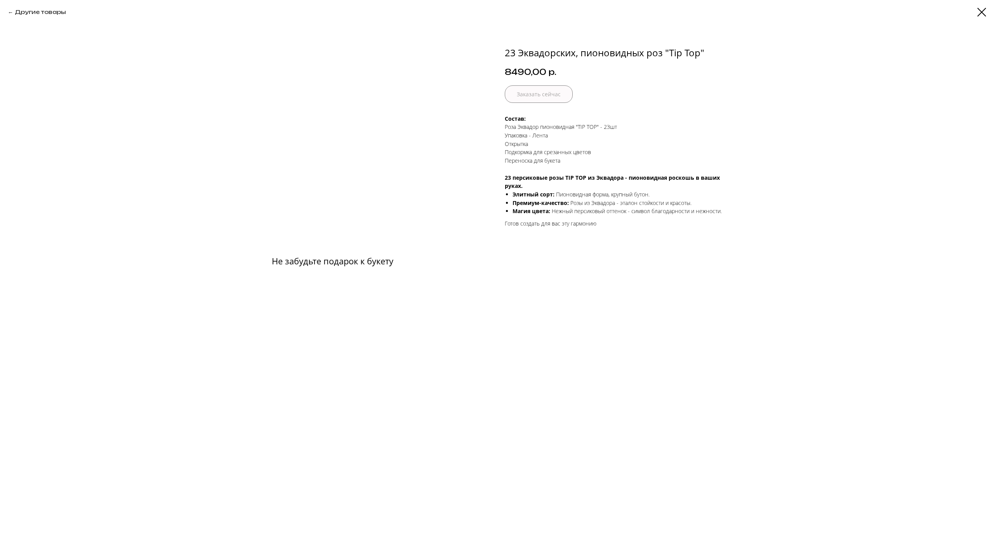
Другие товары (40, 12)
